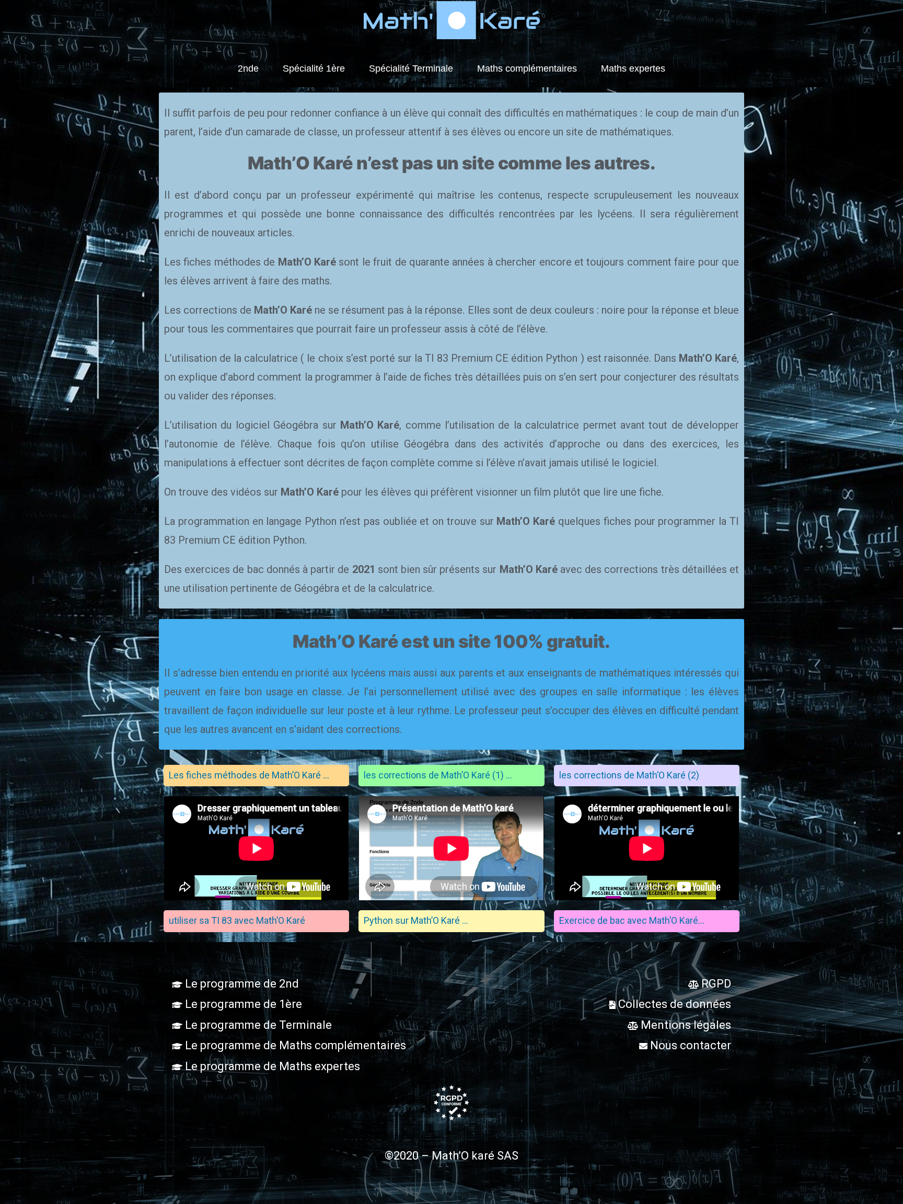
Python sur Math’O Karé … (416, 920)
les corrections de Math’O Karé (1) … (438, 775)
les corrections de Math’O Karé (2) (629, 775)
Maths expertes (633, 68)
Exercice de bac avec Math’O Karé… (631, 920)
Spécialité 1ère (314, 68)
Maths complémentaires (527, 68)
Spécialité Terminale (411, 68)
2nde (248, 68)
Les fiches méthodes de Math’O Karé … (249, 775)
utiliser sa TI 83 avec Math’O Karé (237, 920)
